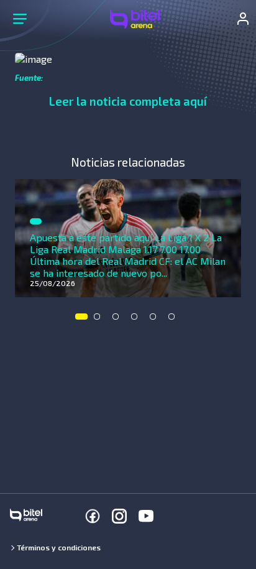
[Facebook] (92, 516)
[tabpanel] (128, 238)
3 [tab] (118, 319)
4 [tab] (137, 319)
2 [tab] (100, 319)
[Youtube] (146, 516)
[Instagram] (119, 516)
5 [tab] (156, 319)
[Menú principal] (20, 18)
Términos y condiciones (59, 547)
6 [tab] (174, 319)
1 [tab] (81, 319)
